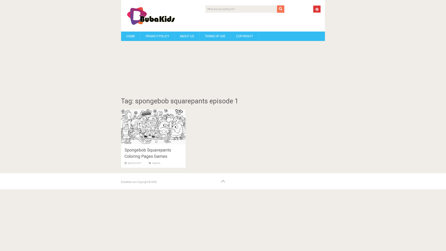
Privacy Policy (157, 36)
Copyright (244, 36)
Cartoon (156, 163)
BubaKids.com (129, 182)
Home (130, 36)
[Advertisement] (223, 69)
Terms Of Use (215, 36)
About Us (187, 36)
